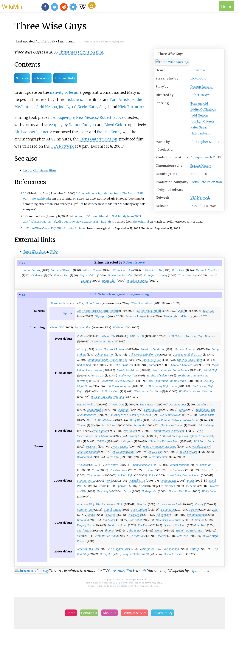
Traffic (127, 491)
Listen (226, 6)
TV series (192, 486)
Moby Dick (136, 420)
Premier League (136, 316)
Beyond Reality (86, 404)
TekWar (101, 441)
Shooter (109, 530)
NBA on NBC (56, 327)
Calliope (82, 336)
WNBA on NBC (121, 327)
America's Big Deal (88, 549)
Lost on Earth (207, 415)
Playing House (85, 525)
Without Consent (93, 270)
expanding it (199, 571)
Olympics (101, 316)
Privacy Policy (163, 613)
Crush (95, 470)
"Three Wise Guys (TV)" (40, 228)
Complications (112, 509)
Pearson (199, 520)
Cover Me (205, 465)
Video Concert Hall (102, 341)
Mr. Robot (136, 520)
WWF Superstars (158, 457)
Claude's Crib (204, 404)
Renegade (139, 425)
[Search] (92, 5)
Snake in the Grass (175, 554)
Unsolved (161, 536)
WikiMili (12, 6)
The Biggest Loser (119, 549)
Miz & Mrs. (109, 520)
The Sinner (134, 530)
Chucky (194, 549)
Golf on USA (84, 365)
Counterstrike (95, 409)
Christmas (197, 70)
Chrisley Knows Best (169, 504)
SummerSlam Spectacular (169, 431)
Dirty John (106, 554)
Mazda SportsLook (128, 370)
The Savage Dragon (171, 425)
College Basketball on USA (144, 354)
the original (141, 221)
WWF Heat (155, 452)
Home (70, 613)
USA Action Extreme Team (164, 441)
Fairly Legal (135, 515)
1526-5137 (106, 221)
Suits (80, 536)
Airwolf (81, 349)
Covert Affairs (139, 509)
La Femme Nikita (171, 415)
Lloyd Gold (198, 78)
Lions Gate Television (206, 182)
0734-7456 (29, 198)
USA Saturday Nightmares (161, 386)
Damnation (168, 509)
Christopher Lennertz (206, 142)
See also (22, 78)
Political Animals (118, 525)
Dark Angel (178, 270)
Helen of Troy (209, 470)
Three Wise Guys (188, 275)
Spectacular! (109, 280)
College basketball (149, 311)
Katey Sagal (198, 127)
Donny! (90, 515)
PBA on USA (97, 375)
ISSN (140, 193)
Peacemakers (168, 480)
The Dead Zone (119, 470)
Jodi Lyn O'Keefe (202, 121)
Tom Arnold (199, 103)
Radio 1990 (125, 375)
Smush (103, 486)
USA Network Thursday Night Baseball (192, 336)
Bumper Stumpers (186, 349)
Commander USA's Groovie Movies (107, 360)
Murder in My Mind (207, 270)
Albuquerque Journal (43, 221)
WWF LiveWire (188, 452)
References (41, 78)
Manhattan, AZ (86, 480)
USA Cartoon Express (119, 386)
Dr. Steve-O (150, 470)
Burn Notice (111, 465)
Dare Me (194, 509)
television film (90, 52)
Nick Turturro (200, 133)
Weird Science (120, 446)
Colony (199, 504)
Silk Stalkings (206, 425)
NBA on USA (108, 336)
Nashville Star (137, 480)
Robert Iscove (200, 95)
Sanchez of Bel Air (157, 375)
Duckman (123, 409)
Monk (109, 480)
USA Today (128, 193)
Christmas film (120, 571)
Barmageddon (59, 303)
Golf (182, 311)
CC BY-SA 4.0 (119, 582)
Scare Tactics (93, 303)
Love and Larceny (31, 270)
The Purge (144, 525)
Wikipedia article (137, 579)
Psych (190, 480)
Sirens (158, 530)
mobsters (73, 99)
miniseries (168, 486)
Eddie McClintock (203, 109)
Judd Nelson (199, 115)
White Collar (209, 491)
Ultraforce (127, 441)
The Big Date (116, 404)
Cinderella (37, 275)
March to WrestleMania (101, 420)
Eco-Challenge (176, 470)
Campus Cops (178, 404)
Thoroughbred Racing (178, 316)
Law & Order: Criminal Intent (183, 475)
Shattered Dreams (61, 270)
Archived (43, 198)
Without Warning (122, 270)
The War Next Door (179, 491)
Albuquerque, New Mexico (75, 117)
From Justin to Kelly (155, 275)
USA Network (200, 197)
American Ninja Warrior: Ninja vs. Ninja (100, 504)
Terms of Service (134, 613)
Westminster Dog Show (148, 391)
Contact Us (89, 613)
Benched (142, 504)
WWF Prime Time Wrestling (107, 396)
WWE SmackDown (142, 303)
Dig (215, 509)
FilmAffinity (65, 228)
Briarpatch (147, 549)
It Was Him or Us (152, 270)
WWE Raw (113, 457)
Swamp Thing (137, 436)
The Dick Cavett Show (189, 360)
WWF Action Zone (123, 452)
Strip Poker (129, 431)
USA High (91, 446)
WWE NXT (183, 536)
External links (65, 78)
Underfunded (149, 491)
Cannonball (172, 549)
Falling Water (163, 515)
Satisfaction (84, 530)
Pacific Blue (108, 425)
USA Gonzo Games (205, 441)
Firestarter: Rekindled (120, 275)
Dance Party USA (151, 360)
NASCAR (208, 311)
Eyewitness (111, 515)
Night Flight (211, 370)
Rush (204, 525)
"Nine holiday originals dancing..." (98, 193)
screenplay (53, 124)
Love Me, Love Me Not (184, 365)
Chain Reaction (105, 354)
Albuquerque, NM (202, 157)
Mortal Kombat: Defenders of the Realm (175, 420)
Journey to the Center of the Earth (131, 415)
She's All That (61, 275)
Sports (67, 313)
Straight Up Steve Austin (190, 530)
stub (142, 571)
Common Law (85, 509)
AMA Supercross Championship (98, 311)
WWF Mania (84, 457)
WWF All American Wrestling (196, 391)
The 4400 (83, 465)
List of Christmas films (39, 170)
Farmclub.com (152, 409)
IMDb (54, 251)
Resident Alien (83, 327)
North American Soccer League (171, 370)
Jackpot (152, 365)
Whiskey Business (137, 280)
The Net (81, 425)
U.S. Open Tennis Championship (167, 381)
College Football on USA (188, 354)
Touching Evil (105, 491)
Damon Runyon (201, 86)
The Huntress (95, 475)
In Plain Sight (126, 475)
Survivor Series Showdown (118, 381)
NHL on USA (137, 336)
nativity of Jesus (64, 92)
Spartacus (122, 486)
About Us (109, 613)
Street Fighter (99, 431)
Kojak (152, 475)
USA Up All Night (109, 391)
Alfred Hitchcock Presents (111, 349)
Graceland (83, 520)
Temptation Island (107, 536)
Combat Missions (179, 465)
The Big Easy (147, 404)
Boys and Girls (88, 275)
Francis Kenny (200, 165)
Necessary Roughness (168, 520)
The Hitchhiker (124, 365)
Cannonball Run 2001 (145, 465)
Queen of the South (175, 525)
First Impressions (196, 515)
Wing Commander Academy (159, 446)
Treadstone (139, 536)
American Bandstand (153, 349)
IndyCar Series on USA (136, 554)
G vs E (182, 409)
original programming (130, 294)
